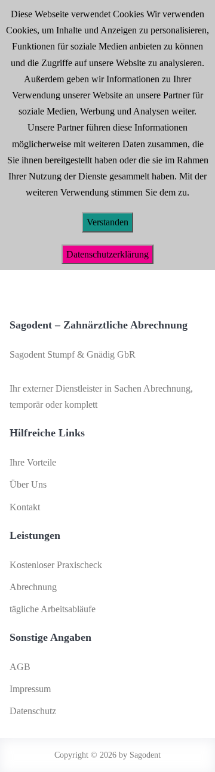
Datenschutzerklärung (107, 254)
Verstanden (107, 222)
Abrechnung (33, 587)
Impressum (30, 689)
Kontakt (25, 507)
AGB (20, 667)
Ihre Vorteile (33, 462)
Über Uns (28, 484)
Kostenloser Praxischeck (56, 565)
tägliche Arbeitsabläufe (53, 609)
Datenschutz (33, 711)
